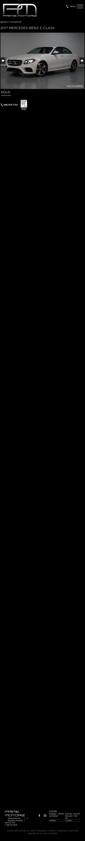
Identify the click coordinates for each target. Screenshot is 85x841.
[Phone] (67, 6)
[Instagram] (45, 815)
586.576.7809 (11, 825)
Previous (2, 60)
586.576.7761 (10, 105)
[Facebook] (39, 815)
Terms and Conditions (67, 831)
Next (82, 60)
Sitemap (52, 831)
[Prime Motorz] (20, 10)
